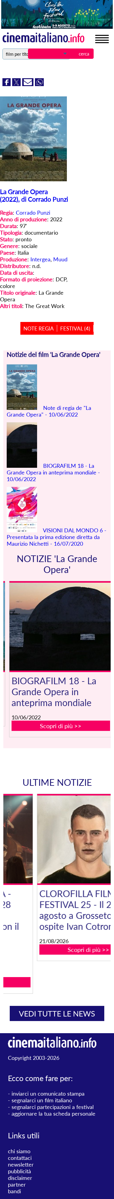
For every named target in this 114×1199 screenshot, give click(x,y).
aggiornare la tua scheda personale (53, 1113)
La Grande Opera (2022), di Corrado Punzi (34, 195)
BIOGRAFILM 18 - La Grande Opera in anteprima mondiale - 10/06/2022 (53, 472)
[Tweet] (17, 84)
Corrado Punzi (33, 212)
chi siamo (19, 1151)
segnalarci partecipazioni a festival (53, 1107)
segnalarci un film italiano (42, 1100)
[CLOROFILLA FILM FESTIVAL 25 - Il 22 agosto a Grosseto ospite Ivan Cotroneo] (60, 839)
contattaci (20, 1157)
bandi (14, 1191)
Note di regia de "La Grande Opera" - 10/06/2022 (49, 411)
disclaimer (20, 1177)
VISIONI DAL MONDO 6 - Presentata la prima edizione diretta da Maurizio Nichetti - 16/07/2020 (56, 537)
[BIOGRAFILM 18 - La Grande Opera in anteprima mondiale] (60, 626)
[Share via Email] (28, 84)
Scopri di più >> (60, 725)
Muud (60, 259)
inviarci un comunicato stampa (48, 1093)
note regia (38, 328)
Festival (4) (75, 328)
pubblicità (19, 1171)
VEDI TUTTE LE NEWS (57, 1013)
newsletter (21, 1164)
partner (17, 1184)
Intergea (40, 259)
